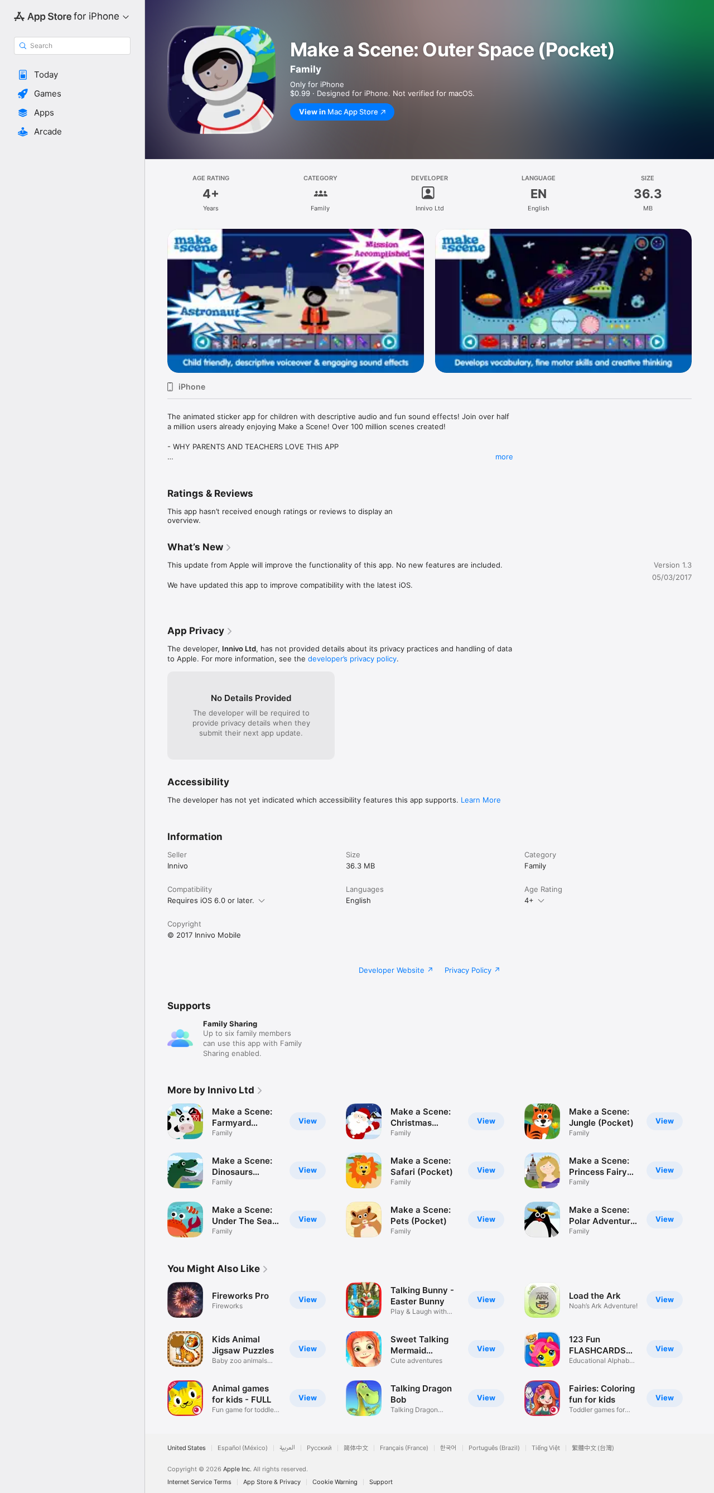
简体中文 (356, 1448)
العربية (287, 1448)
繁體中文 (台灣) (593, 1448)
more (504, 456)
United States (186, 1448)
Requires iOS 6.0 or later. (210, 900)
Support (381, 1482)
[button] (72, 74)
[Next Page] (703, 287)
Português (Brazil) (494, 1448)
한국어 (448, 1448)
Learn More (481, 799)
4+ (529, 900)
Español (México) (243, 1448)
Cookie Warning (335, 1482)
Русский (319, 1448)
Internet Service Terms (199, 1482)
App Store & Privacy (272, 1482)
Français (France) (404, 1448)
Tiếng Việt (546, 1448)
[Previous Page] (156, 287)
